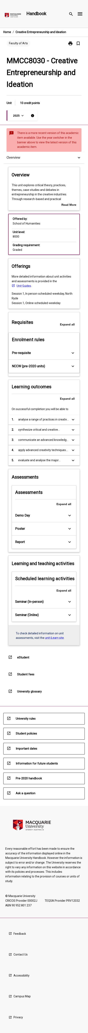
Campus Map (22, 996)
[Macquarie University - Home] (13, 16)
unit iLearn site (54, 637)
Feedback (20, 933)
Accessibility (21, 975)
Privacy (18, 1017)
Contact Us (21, 954)
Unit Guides (24, 286)
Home (7, 32)
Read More (68, 205)
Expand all (67, 324)
